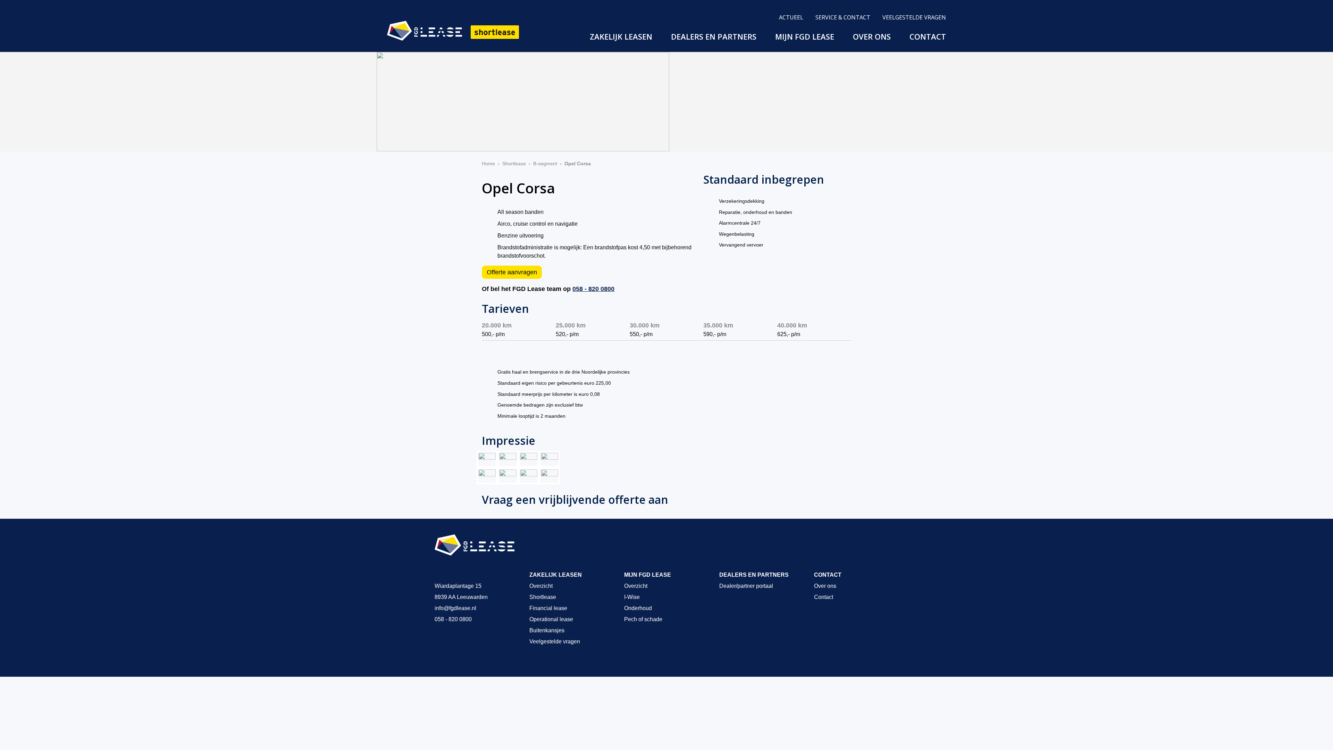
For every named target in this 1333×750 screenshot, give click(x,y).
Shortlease (514, 163)
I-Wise (632, 597)
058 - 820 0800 (593, 288)
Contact (927, 36)
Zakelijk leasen (621, 36)
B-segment (545, 163)
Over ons (872, 36)
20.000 (497, 325)
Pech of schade (643, 619)
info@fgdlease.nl (455, 608)
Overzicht (541, 586)
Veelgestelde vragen (914, 17)
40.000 (792, 325)
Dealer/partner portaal (746, 586)
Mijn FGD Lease (804, 36)
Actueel (791, 17)
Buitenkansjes (546, 630)
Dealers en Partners (713, 36)
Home (488, 163)
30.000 (645, 325)
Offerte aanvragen (512, 272)
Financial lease (548, 608)
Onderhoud (638, 608)
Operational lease (551, 619)
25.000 (571, 325)
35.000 (718, 325)
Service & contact (842, 17)
